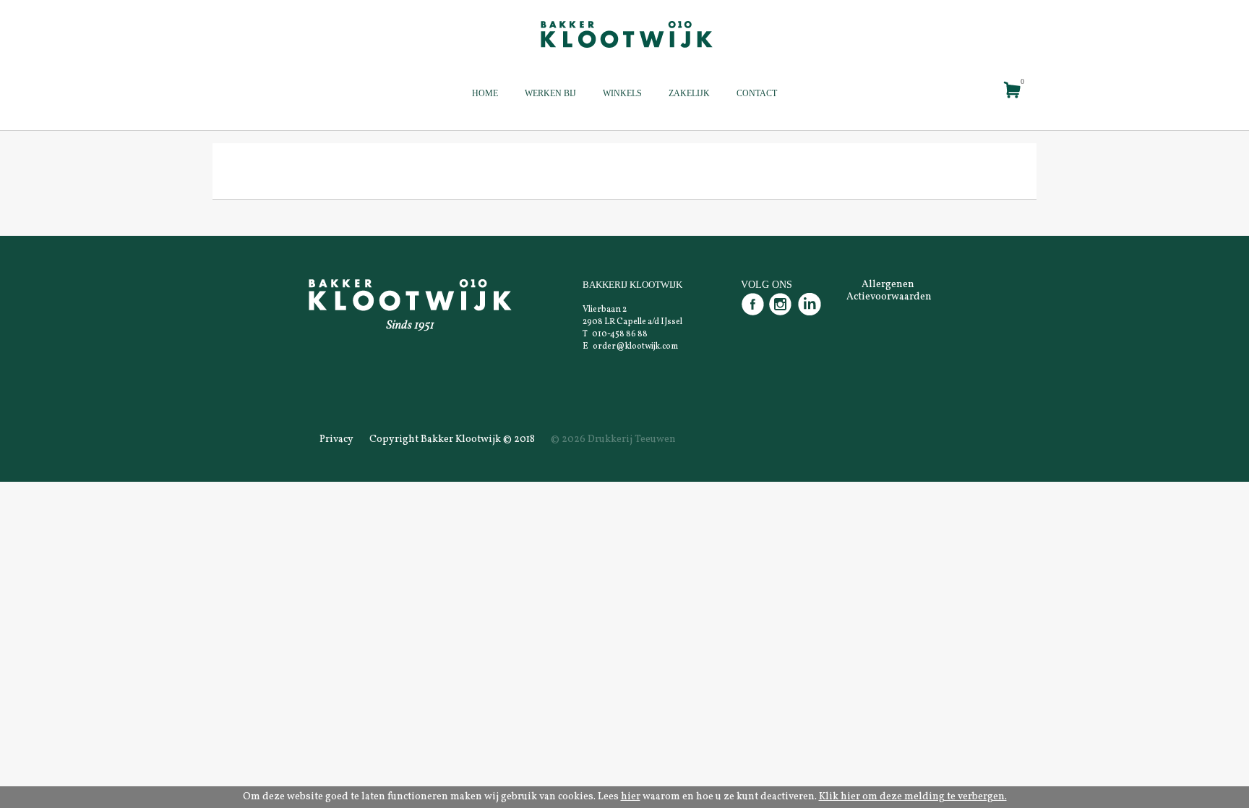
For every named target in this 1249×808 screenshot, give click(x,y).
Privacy (336, 439)
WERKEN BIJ (550, 93)
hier (630, 797)
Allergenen (888, 285)
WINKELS (622, 93)
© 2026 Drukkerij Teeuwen (613, 439)
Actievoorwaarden (889, 297)
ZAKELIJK (689, 93)
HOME (485, 93)
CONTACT (757, 93)
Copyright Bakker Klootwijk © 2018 (452, 439)
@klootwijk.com (647, 346)
